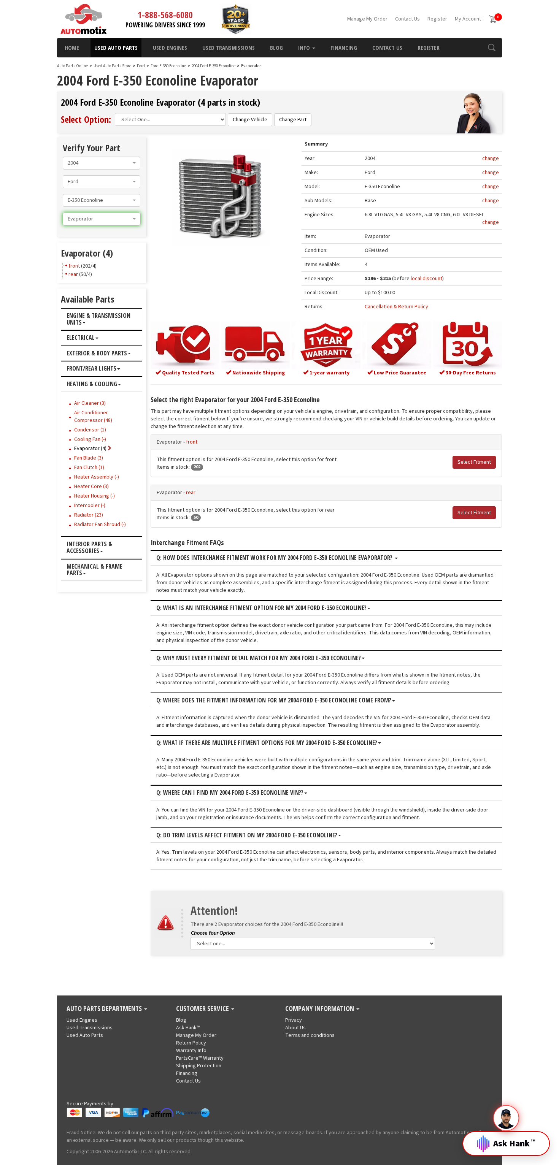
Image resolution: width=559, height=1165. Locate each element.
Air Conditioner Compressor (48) (93, 416)
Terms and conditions (310, 1035)
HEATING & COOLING (92, 384)
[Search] (491, 47)
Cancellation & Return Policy (396, 307)
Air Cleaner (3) (90, 403)
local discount (426, 278)
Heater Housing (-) (94, 496)
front (191, 442)
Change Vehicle (250, 120)
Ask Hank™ (188, 1028)
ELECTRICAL (81, 337)
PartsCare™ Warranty (200, 1058)
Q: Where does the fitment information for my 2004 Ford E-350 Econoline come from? (273, 700)
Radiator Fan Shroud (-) (100, 524)
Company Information (320, 1009)
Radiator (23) (88, 515)
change (490, 158)
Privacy (293, 1020)
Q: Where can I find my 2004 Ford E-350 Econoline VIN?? (229, 792)
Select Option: (86, 119)
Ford (141, 66)
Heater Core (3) (91, 486)
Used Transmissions (228, 47)
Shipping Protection (198, 1066)
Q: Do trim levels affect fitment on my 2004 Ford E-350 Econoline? (246, 835)
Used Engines (170, 47)
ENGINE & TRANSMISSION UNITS (98, 319)
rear (190, 492)
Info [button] (304, 47)
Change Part (292, 120)
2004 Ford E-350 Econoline (214, 66)
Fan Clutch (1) (89, 467)
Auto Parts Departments (105, 1009)
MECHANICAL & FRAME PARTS (94, 570)
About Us (295, 1028)
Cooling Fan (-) (90, 439)
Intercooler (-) (89, 505)
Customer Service (203, 1009)
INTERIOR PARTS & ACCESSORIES (89, 547)
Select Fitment (474, 462)
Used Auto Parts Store (112, 66)
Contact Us (407, 19)
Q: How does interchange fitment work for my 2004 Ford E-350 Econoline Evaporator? (275, 558)
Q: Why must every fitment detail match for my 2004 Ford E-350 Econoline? (258, 658)
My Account (468, 19)
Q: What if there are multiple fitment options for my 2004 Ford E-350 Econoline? (266, 743)
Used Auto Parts (116, 47)
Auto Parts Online (72, 66)
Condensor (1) (90, 430)
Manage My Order (367, 19)
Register (437, 19)
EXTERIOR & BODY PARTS (97, 353)
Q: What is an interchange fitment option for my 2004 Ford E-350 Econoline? (261, 608)
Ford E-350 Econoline (169, 66)
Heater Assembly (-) (96, 477)
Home (72, 47)
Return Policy (191, 1043)
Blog (276, 47)
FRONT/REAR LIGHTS (91, 368)
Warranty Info (191, 1050)
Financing (343, 47)
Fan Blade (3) (88, 458)
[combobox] (101, 163)
